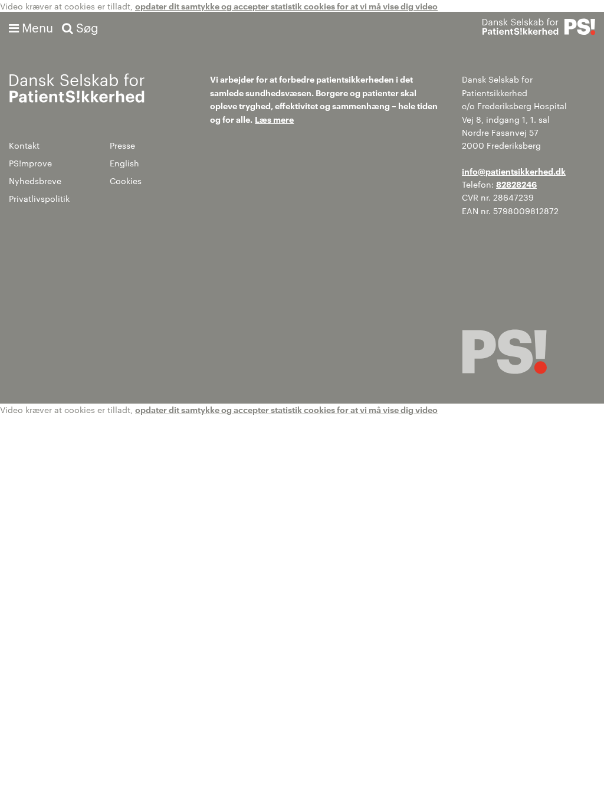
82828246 (516, 183)
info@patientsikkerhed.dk (514, 170)
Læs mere (274, 118)
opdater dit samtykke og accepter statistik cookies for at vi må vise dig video (286, 5)
